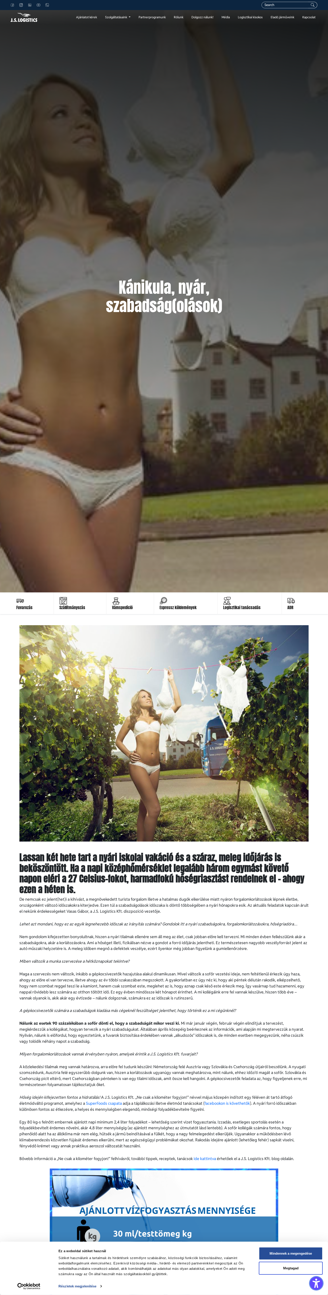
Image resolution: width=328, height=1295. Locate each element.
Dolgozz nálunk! (202, 17)
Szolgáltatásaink (116, 17)
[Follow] (12, 5)
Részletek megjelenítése (77, 1286)
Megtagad (291, 1268)
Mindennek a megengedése (291, 1253)
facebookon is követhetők (227, 1103)
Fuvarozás (24, 607)
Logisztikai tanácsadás (242, 607)
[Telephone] (47, 5)
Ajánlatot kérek (86, 17)
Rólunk (178, 17)
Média (226, 17)
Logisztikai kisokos (250, 17)
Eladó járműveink (282, 17)
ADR (290, 607)
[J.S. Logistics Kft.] (24, 17)
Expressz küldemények (178, 607)
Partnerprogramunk (152, 17)
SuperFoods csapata (104, 1103)
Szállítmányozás (72, 607)
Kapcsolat (309, 17)
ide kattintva (205, 1158)
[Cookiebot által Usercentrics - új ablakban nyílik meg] (28, 1286)
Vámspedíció (122, 607)
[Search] (312, 5)
